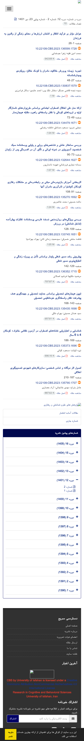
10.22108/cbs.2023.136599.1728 (56, 49)
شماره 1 (68, 491)
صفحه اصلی (71, 626)
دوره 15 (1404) (65, 453)
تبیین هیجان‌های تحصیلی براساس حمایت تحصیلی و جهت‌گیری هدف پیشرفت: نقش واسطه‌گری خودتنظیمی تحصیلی (45, 296)
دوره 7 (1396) (66, 536)
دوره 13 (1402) (65, 471)
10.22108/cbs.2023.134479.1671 (56, 123)
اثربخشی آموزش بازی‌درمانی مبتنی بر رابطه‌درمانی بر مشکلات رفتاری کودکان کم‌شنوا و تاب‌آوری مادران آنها (44, 184)
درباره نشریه (70, 631)
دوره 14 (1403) (65, 462)
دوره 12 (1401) (65, 480)
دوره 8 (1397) (66, 526)
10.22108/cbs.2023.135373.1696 (56, 346)
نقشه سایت (71, 654)
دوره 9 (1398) (66, 517)
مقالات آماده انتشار (68, 413)
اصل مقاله (55, 59)
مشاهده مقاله (75, 59)
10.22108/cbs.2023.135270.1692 (56, 197)
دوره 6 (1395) (66, 545)
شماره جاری (72, 421)
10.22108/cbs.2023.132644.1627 (56, 160)
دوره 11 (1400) (65, 499)
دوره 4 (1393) (66, 563)
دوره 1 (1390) (66, 590)
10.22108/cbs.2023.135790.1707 (56, 383)
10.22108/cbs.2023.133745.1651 (56, 235)
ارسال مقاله (71, 643)
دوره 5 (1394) (66, 554)
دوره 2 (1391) (66, 581)
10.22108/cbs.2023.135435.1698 (56, 309)
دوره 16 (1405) (65, 444)
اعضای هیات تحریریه (67, 637)
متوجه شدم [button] (10, 734)
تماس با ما (72, 648)
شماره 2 (68, 487)
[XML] (15, 19)
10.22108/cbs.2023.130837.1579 (56, 86)
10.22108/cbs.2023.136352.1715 (56, 272)
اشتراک (12, 719)
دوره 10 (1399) (65, 508)
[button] (60, 736)
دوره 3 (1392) (66, 572)
